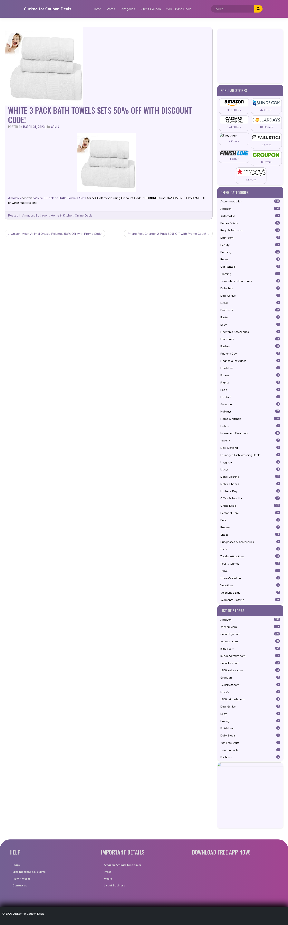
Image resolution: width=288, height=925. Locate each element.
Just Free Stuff (249, 743)
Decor (249, 303)
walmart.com (249, 641)
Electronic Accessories (249, 332)
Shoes (249, 534)
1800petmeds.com (249, 699)
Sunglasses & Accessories (249, 542)
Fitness (249, 375)
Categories (127, 9)
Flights (249, 382)
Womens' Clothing (249, 600)
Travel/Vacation (249, 578)
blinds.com (249, 648)
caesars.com (249, 627)
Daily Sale (249, 288)
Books (249, 259)
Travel (249, 571)
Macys (249, 469)
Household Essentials (249, 433)
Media (108, 878)
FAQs (16, 865)
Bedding (249, 252)
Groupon (249, 404)
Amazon (28, 215)
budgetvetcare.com (249, 656)
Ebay (249, 324)
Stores (110, 9)
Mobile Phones (249, 484)
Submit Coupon (150, 9)
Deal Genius (249, 295)
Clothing (249, 274)
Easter (249, 317)
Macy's (249, 692)
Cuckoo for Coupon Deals (47, 8)
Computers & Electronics (249, 281)
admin (55, 127)
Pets (249, 520)
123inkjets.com (249, 685)
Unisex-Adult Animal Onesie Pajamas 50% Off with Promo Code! (56, 234)
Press (107, 872)
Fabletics (249, 757)
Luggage (249, 462)
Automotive (249, 216)
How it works (21, 878)
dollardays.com (249, 634)
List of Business (114, 885)
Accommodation (249, 201)
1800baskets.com (249, 670)
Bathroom (42, 215)
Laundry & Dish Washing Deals (249, 455)
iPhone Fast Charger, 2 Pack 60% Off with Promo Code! (166, 234)
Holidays (249, 411)
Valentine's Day (249, 592)
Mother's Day (249, 491)
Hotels (249, 426)
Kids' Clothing (249, 447)
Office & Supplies (249, 498)
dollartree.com (249, 663)
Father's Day (249, 353)
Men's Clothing (249, 476)
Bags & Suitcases (249, 230)
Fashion (249, 346)
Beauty (249, 245)
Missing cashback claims (29, 872)
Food (249, 390)
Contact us (20, 885)
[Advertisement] (250, 56)
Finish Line (249, 368)
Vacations (249, 585)
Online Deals (83, 215)
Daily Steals (249, 735)
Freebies (249, 397)
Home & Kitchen (62, 215)
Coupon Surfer (249, 750)
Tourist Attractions (249, 556)
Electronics (249, 339)
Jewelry (249, 440)
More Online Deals (178, 9)
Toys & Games (249, 563)
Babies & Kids (249, 223)
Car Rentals (249, 266)
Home (97, 9)
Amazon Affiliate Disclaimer (122, 865)
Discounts (249, 310)
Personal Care (249, 513)
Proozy (249, 527)
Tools (249, 549)
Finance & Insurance (249, 361)
